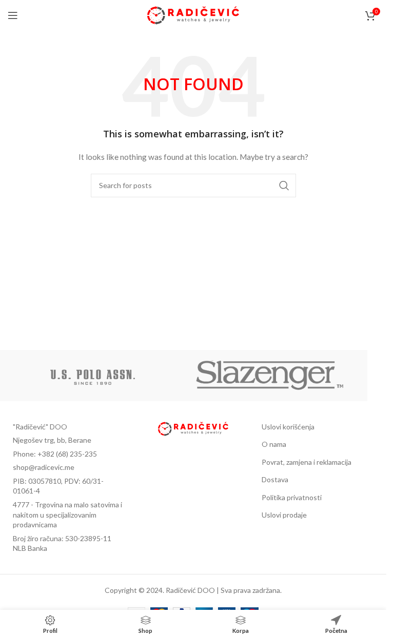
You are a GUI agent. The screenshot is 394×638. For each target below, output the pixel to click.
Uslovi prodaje (284, 514)
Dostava (275, 479)
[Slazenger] (271, 375)
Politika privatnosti (292, 497)
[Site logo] (193, 14)
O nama (274, 444)
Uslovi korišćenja (288, 426)
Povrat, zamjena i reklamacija (306, 462)
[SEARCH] (284, 185)
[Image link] (193, 427)
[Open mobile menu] (13, 15)
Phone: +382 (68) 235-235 (55, 453)
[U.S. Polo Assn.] (93, 375)
